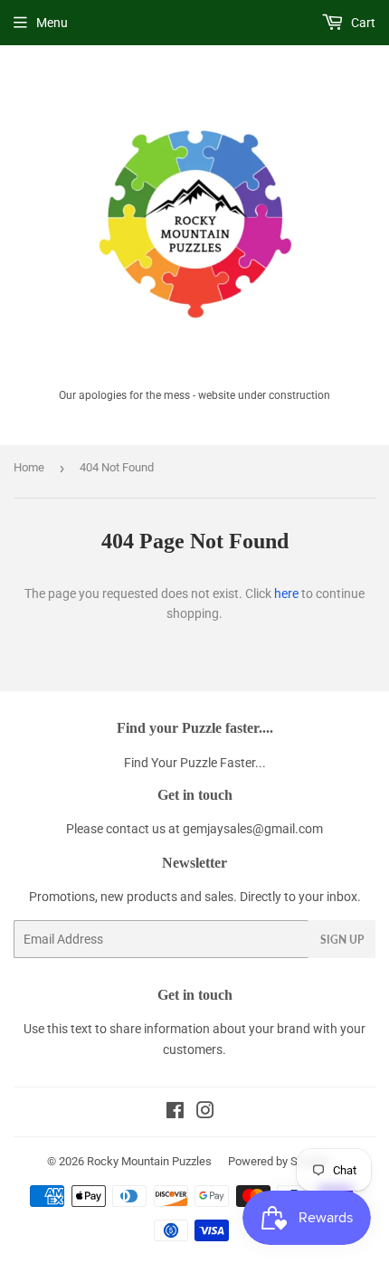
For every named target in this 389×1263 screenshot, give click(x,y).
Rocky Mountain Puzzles (149, 1161)
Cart (361, 22)
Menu (52, 22)
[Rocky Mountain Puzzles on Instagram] (205, 1113)
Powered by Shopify (278, 1161)
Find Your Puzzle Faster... (195, 762)
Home (29, 467)
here (286, 593)
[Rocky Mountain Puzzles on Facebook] (175, 1113)
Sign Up (342, 939)
